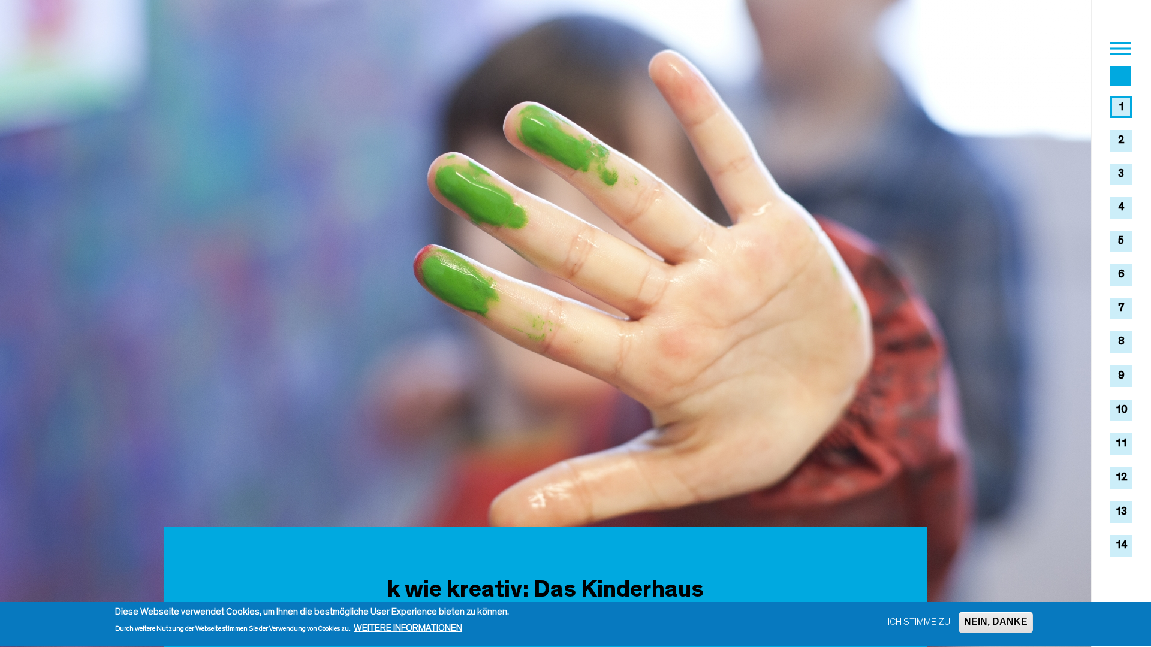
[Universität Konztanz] (1120, 78)
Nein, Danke (996, 622)
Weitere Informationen (408, 628)
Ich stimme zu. (920, 622)
